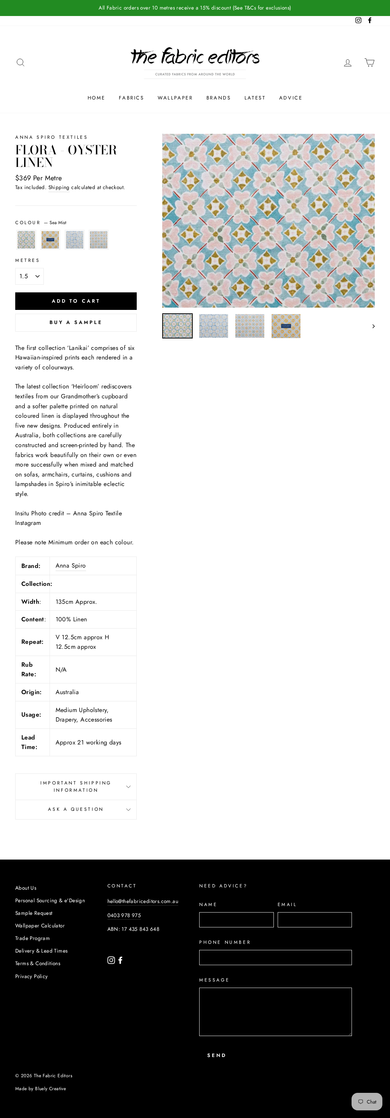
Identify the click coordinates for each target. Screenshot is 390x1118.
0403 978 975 (124, 915)
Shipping (59, 187)
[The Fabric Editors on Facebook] (120, 960)
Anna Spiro (71, 565)
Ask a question (76, 809)
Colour (40, 222)
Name (208, 904)
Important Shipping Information (76, 787)
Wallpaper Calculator (40, 925)
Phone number (225, 942)
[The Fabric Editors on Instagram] (112, 960)
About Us (25, 888)
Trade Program (32, 938)
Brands (218, 97)
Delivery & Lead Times (41, 950)
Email (287, 904)
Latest (255, 97)
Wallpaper (175, 97)
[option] (195, 8)
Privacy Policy (31, 976)
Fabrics (131, 97)
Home (96, 97)
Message (214, 980)
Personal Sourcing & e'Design (50, 900)
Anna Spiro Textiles (51, 137)
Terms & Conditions (37, 963)
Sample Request (34, 913)
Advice (291, 97)
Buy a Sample (76, 322)
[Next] (370, 326)
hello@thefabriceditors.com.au (143, 901)
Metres (27, 260)
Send (217, 1055)
